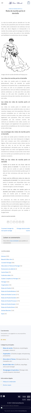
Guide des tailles (6, 275)
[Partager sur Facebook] (11, 222)
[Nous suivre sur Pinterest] (4, 396)
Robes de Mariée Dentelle (15, 8)
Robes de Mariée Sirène (8, 307)
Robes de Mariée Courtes (8, 294)
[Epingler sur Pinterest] (20, 222)
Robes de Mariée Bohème (8, 291)
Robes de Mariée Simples (8, 304)
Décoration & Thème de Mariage (10, 266)
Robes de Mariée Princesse (8, 301)
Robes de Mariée (6, 288)
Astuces (3, 256)
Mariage (3, 282)
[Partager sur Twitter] (14, 222)
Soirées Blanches (6, 310)
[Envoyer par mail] (17, 222)
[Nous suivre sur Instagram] (1, 396)
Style (2, 313)
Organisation (5, 285)
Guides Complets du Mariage (9, 278)
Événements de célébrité (8, 269)
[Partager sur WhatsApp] (8, 222)
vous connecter (14, 240)
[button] (2, 3)
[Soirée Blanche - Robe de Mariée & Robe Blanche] (15, 2)
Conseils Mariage (6, 262)
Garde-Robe (4, 272)
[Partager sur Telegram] (23, 222)
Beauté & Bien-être (6, 259)
